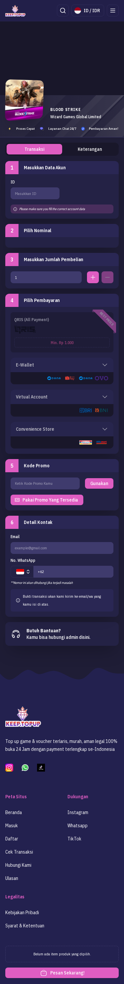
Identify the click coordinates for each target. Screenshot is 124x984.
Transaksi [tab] (34, 149)
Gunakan (99, 483)
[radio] (62, 332)
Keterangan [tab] (90, 149)
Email (15, 536)
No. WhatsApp (23, 560)
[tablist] (62, 149)
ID (13, 181)
